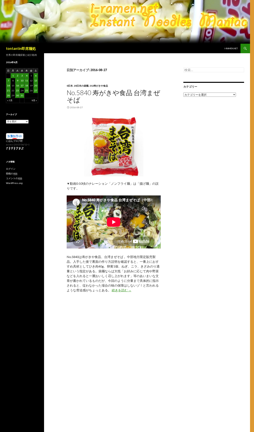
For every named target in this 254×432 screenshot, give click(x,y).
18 (26, 85)
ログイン (10, 168)
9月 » (34, 100)
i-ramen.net (231, 48)
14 (8, 85)
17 (22, 85)
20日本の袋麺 (81, 85)
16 (17, 85)
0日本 (70, 85)
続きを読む (121, 290)
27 (35, 90)
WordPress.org (14, 183)
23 (17, 90)
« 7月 (10, 100)
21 (8, 90)
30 (17, 95)
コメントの (14, 178)
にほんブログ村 (14, 140)
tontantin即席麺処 (21, 48)
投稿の (11, 173)
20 (35, 85)
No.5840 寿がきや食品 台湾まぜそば (113, 96)
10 (22, 80)
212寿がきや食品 (98, 85)
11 (26, 80)
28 (8, 95)
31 (22, 95)
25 (26, 90)
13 (35, 80)
